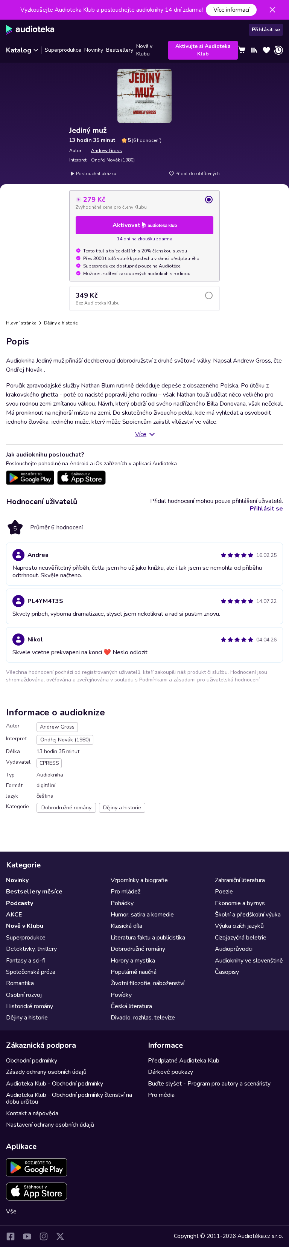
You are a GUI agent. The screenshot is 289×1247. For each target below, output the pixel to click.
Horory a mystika (133, 960)
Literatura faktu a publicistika (148, 937)
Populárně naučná (134, 972)
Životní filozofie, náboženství (147, 983)
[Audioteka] (30, 30)
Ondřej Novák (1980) (113, 160)
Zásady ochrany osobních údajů (46, 1072)
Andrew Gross (106, 151)
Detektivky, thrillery (31, 949)
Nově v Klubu (144, 50)
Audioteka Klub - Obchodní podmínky (54, 1083)
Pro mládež (125, 891)
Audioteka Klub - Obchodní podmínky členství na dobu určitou (69, 1098)
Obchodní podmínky (31, 1060)
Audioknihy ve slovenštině (249, 960)
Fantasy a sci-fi (26, 960)
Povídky (121, 995)
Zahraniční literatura (240, 880)
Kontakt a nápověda (32, 1113)
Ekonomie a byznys (240, 903)
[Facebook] (10, 1236)
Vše (11, 1211)
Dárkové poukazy (170, 1072)
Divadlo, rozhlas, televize (143, 1017)
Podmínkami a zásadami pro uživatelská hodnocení (199, 679)
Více (140, 434)
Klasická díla (126, 926)
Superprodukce (63, 50)
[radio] (144, 202)
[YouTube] (27, 1236)
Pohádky (122, 903)
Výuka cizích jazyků (239, 926)
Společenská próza (30, 972)
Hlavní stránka (21, 323)
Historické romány (29, 1006)
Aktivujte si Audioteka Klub (203, 50)
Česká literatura (131, 1006)
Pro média (161, 1095)
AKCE (14, 914)
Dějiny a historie (61, 323)
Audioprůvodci (233, 949)
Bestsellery (119, 50)
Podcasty (19, 903)
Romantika (20, 983)
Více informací (231, 10)
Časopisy (227, 972)
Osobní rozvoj (24, 995)
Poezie (224, 891)
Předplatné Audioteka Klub (183, 1060)
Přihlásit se (266, 29)
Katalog (18, 50)
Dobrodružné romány (138, 949)
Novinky (93, 50)
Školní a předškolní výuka (248, 914)
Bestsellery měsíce (34, 891)
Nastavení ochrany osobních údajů (50, 1124)
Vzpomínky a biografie (139, 880)
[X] (60, 1236)
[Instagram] (43, 1236)
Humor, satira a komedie (142, 914)
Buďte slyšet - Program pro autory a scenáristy (209, 1083)
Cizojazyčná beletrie (240, 937)
